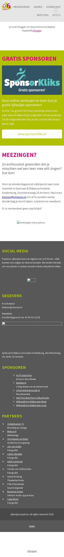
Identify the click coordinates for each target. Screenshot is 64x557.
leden (32, 526)
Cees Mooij (12, 499)
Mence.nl (11, 431)
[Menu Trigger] (56, 10)
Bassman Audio (15, 491)
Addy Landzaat (15, 461)
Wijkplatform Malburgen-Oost (31, 405)
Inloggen (37, 30)
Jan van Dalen (14, 446)
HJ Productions (24, 375)
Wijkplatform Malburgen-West (31, 401)
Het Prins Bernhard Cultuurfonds (32, 397)
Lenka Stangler (14, 454)
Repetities (42, 15)
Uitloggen (32, 551)
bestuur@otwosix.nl (14, 197)
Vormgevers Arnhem (17, 439)
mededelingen (22, 6)
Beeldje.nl (21, 382)
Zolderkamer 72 (15, 424)
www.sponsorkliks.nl (32, 134)
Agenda (38, 6)
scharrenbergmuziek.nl (28, 390)
